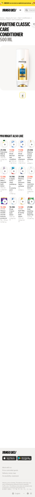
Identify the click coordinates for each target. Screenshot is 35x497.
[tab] (22, 95)
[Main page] (9, 11)
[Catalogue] (20, 10)
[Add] (5, 144)
